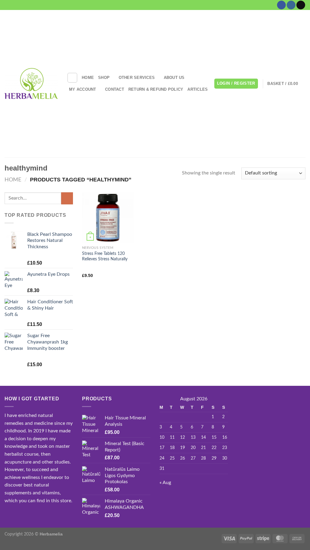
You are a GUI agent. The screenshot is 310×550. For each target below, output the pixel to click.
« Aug (165, 482)
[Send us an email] (300, 5)
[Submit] (67, 198)
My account (82, 89)
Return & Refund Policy (155, 89)
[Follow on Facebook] (281, 5)
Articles (197, 89)
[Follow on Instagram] (291, 5)
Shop (104, 77)
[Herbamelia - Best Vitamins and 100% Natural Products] (31, 83)
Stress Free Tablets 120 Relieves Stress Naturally (104, 256)
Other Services (137, 77)
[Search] (72, 78)
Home (88, 77)
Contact (114, 89)
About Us (174, 77)
